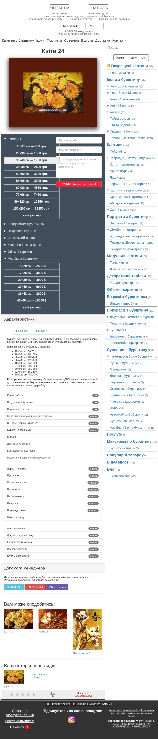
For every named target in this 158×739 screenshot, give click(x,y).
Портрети (54, 40)
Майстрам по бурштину (129, 441)
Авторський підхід (21, 238)
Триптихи (117, 263)
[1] (11, 694)
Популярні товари (124, 455)
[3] (23, 694)
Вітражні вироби (122, 303)
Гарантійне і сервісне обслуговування (29, 457)
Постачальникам (19, 721)
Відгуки (87, 40)
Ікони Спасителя (122, 99)
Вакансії (19, 727)
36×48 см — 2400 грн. (32, 167)
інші (62, 587)
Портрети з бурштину (127, 216)
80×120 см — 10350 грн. (32, 201)
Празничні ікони (122, 131)
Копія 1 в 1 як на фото (24, 245)
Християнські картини (126, 197)
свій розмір (32, 215)
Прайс (133, 57)
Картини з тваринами (126, 190)
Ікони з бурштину (123, 79)
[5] (34, 694)
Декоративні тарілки (126, 276)
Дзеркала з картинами (127, 269)
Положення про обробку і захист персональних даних (133, 713)
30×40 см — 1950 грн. (32, 160)
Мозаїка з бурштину (23, 258)
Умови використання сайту (124, 710)
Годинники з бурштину (127, 395)
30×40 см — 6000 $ (32, 286)
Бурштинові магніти (125, 421)
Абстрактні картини (124, 203)
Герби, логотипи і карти (127, 184)
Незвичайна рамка (52, 482)
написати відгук (83, 695)
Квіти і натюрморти (124, 164)
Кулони (115, 330)
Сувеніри (71, 40)
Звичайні (14, 139)
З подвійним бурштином (26, 224)
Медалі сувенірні (122, 283)
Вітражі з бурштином (127, 297)
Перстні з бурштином (126, 323)
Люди (114, 177)
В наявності (118, 462)
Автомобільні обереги (126, 414)
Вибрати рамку (16, 517)
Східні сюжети (120, 210)
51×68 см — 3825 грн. (32, 180)
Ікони (40, 40)
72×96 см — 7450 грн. (32, 194)
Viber (93, 26)
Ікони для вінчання (124, 86)
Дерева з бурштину (124, 376)
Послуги (115, 434)
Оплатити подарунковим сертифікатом (52, 416)
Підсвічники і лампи (125, 382)
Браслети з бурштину (126, 336)
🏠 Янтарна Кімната (58, 703)
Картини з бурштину (18, 40)
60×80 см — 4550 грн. (32, 187)
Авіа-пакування (52, 528)
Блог (111, 469)
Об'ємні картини (20, 252)
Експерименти (120, 476)
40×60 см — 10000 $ (31, 300)
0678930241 (14, 587)
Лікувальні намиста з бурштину (134, 317)
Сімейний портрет (123, 230)
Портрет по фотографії (127, 249)
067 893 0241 (70, 26)
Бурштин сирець (122, 448)
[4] (28, 694)
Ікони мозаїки (120, 73)
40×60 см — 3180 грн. (32, 174)
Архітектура (119, 171)
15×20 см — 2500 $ (32, 266)
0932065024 (35, 587)
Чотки (114, 408)
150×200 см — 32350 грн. (31, 208)
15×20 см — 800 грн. (32, 146)
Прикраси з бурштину (127, 310)
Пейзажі (116, 151)
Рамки (120, 57)
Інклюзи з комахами (125, 401)
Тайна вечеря (120, 118)
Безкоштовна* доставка (21, 450)
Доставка (102, 40)
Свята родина (120, 125)
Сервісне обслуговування (20, 713)
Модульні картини (124, 256)
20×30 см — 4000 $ (32, 279)
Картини (115, 145)
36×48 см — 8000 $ (32, 293)
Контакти (119, 40)
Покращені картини (22, 231)
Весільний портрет (124, 223)
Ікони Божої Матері (124, 93)
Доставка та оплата (19, 443)
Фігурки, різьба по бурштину (131, 356)
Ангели (115, 112)
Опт (143, 57)
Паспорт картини (52, 549)
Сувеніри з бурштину (127, 350)
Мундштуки (118, 369)
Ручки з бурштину (123, 363)
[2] (17, 694)
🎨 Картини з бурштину (86, 703)
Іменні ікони (119, 105)
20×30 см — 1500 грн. (32, 153)
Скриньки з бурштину (126, 388)
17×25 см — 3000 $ (32, 273)
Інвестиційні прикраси (126, 343)
